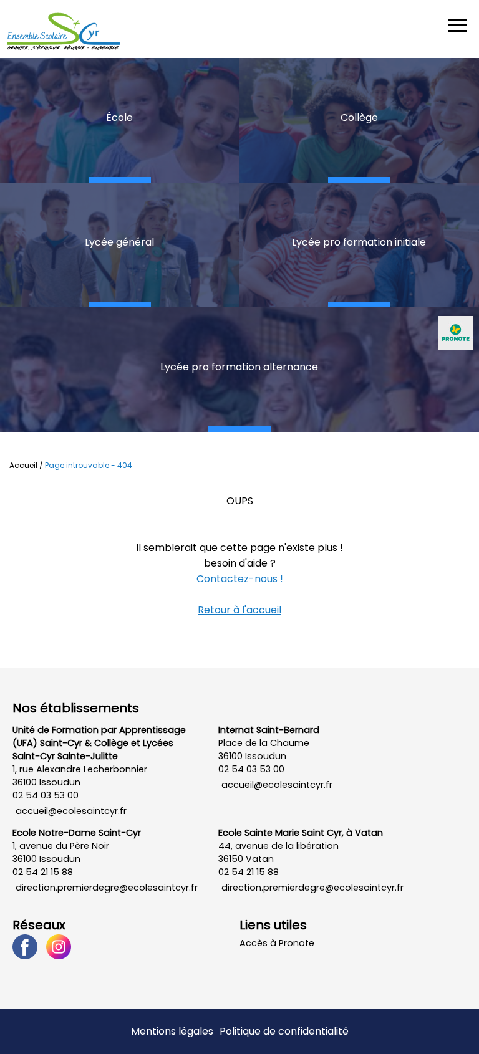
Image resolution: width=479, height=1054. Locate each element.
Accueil (23, 465)
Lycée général (119, 242)
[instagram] (61, 946)
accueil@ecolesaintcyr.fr (71, 811)
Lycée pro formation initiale (359, 242)
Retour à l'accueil (239, 610)
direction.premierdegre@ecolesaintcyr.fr (107, 887)
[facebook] (28, 946)
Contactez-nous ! (239, 579)
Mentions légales (172, 1031)
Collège (359, 117)
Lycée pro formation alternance (239, 367)
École (119, 117)
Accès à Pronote (277, 943)
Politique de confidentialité (284, 1031)
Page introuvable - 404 (88, 465)
